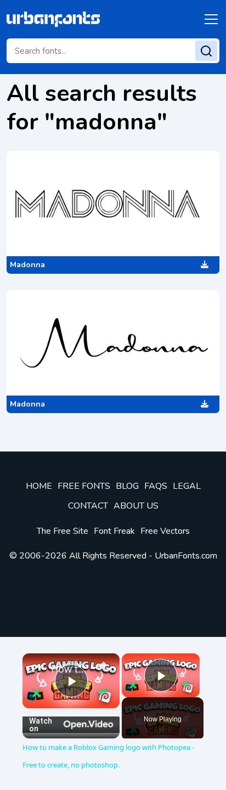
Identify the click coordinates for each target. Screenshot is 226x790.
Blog (127, 486)
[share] (102, 665)
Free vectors (165, 531)
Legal (187, 486)
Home (39, 486)
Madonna (27, 264)
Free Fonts (84, 486)
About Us (136, 506)
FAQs (155, 486)
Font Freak (114, 531)
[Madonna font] (113, 203)
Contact (88, 506)
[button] (209, 19)
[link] (37, 668)
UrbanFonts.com (186, 556)
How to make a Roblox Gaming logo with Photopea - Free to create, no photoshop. (71, 668)
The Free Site (62, 531)
